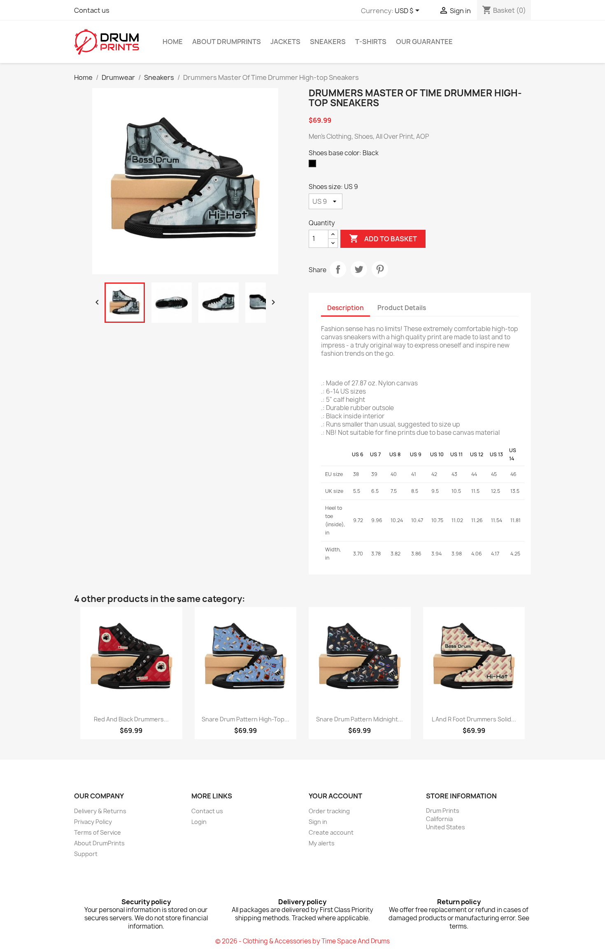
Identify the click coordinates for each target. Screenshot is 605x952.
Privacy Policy (93, 822)
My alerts (322, 843)
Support (86, 854)
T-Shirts (370, 41)
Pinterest (380, 269)
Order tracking (329, 811)
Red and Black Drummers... (131, 719)
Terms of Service (97, 832)
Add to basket (383, 238)
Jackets (285, 41)
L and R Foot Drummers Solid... (474, 719)
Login (199, 822)
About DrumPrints (226, 41)
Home (173, 41)
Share (338, 269)
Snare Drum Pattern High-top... (245, 719)
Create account (331, 832)
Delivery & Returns (100, 811)
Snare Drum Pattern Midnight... (359, 719)
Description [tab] (345, 307)
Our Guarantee (424, 41)
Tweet (359, 269)
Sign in (318, 822)
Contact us (91, 10)
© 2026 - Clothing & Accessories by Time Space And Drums (302, 941)
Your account (335, 795)
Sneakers (328, 41)
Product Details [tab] (401, 307)
